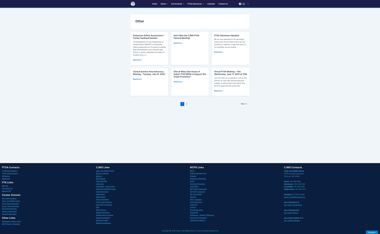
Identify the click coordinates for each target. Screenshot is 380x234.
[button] (167, 3)
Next (244, 104)
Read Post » (137, 60)
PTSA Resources (195, 4)
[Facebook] (240, 4)
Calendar (211, 4)
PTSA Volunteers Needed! (226, 35)
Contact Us (223, 4)
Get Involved (176, 4)
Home (154, 4)
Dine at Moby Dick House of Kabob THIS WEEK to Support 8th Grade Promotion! (190, 74)
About (163, 4)
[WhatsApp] (244, 4)
